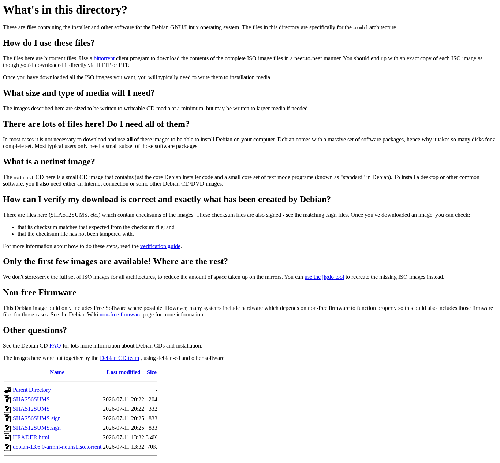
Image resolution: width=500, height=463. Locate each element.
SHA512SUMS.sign (37, 428)
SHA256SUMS (31, 399)
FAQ (55, 345)
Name (57, 372)
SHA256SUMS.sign (37, 418)
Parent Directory (32, 390)
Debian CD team (119, 358)
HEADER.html (31, 437)
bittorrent (104, 58)
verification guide (160, 246)
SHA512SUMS (31, 409)
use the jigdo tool (324, 277)
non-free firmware (120, 314)
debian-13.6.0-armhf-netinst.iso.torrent (57, 447)
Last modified (124, 372)
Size (152, 372)
